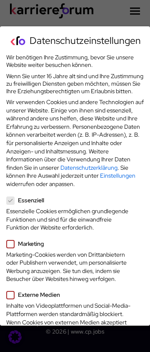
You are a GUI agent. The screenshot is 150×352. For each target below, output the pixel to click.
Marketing (31, 243)
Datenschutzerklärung (89, 167)
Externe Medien (39, 294)
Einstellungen (117, 175)
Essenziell (31, 200)
